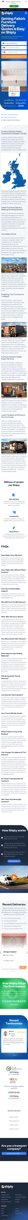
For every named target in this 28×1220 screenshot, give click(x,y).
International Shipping (20, 1197)
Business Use (12, 9)
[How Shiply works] (14, 877)
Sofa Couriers (14, 1125)
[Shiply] (7, 13)
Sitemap (17, 1211)
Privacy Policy (18, 1213)
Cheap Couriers (14, 1129)
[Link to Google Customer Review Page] (14, 1068)
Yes (14, 6)
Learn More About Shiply (13, 1153)
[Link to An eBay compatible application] (14, 1080)
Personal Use (4, 9)
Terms (16, 1208)
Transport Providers (20, 9)
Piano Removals (14, 1121)
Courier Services (5, 1195)
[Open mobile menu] (26, 13)
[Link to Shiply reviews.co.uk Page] (14, 1092)
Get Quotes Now (13, 861)
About (2, 1208)
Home (3, 114)
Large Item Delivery (12, 114)
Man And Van (4, 1199)
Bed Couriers (14, 1117)
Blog (2, 1211)
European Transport (6, 1202)
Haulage (17, 1202)
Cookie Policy (4, 1215)
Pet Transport (18, 1195)
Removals (17, 1199)
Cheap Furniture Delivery (10, 117)
